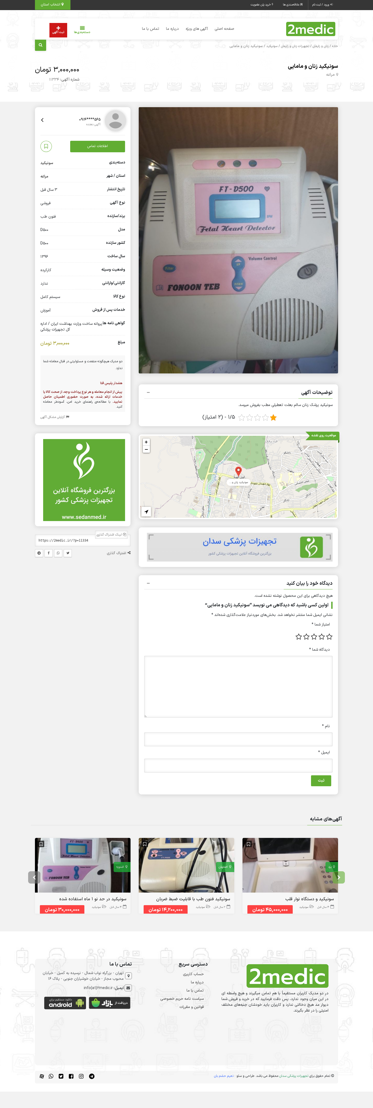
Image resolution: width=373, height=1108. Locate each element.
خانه (335, 46)
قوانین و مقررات (191, 1007)
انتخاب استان (51, 4)
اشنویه (120, 867)
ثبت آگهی (58, 32)
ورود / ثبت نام (321, 4)
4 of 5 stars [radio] (306, 636)
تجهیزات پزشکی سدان (293, 1076)
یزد (329, 867)
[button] (238, 393)
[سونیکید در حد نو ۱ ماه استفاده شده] (83, 866)
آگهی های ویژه (197, 29)
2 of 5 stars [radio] (321, 636)
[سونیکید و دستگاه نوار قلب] (290, 866)
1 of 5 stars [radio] (329, 636)
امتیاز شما (321, 624)
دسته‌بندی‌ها (82, 32)
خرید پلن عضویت (261, 4)
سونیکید (271, 46)
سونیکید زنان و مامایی (313, 66)
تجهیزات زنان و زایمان (295, 46)
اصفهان (223, 867)
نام (326, 726)
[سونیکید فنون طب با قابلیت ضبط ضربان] (186, 866)
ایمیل (324, 752)
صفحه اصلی (224, 29)
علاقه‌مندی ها (291, 4)
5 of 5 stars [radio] (298, 636)
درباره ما (172, 29)
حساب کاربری (193, 974)
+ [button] (146, 442)
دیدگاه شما (319, 650)
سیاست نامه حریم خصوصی (182, 999)
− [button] (146, 449)
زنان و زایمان (320, 46)
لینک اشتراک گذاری (110, 535)
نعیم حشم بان (223, 1076)
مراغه (330, 75)
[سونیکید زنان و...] (238, 471)
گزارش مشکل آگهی (53, 417)
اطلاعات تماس (97, 146)
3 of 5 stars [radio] (314, 636)
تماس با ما (150, 29)
